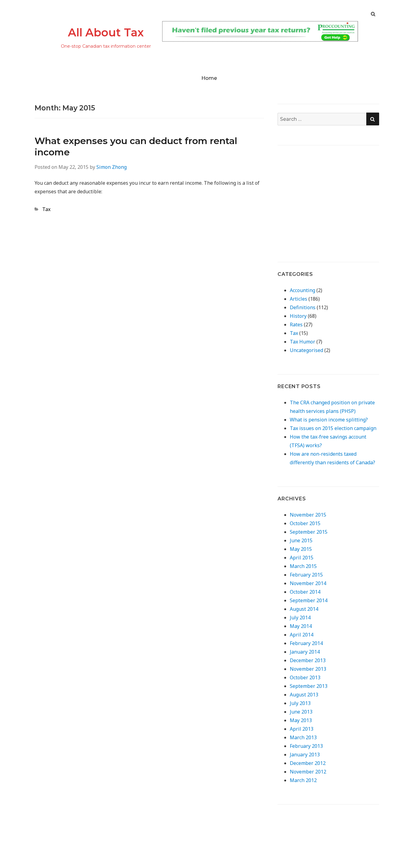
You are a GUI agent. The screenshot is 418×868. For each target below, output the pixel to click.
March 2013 (303, 737)
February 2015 (306, 574)
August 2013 (304, 694)
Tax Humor (302, 341)
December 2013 (308, 660)
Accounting (302, 290)
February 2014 (306, 643)
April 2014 (301, 634)
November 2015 (308, 514)
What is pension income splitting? (329, 419)
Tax (46, 209)
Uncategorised (306, 350)
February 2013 (306, 746)
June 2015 (301, 540)
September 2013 (308, 686)
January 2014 (305, 651)
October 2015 (305, 523)
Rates (296, 324)
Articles (298, 298)
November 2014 (308, 583)
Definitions (302, 307)
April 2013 (301, 728)
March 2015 (303, 566)
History (298, 316)
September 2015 (308, 532)
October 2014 (305, 591)
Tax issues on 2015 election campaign (333, 428)
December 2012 (308, 763)
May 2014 (301, 626)
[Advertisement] (329, 197)
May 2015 (301, 549)
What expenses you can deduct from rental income (136, 146)
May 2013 (301, 720)
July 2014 (300, 617)
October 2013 (305, 677)
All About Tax (106, 32)
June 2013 (301, 711)
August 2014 (304, 609)
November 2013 (308, 669)
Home (209, 78)
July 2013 (300, 703)
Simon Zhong (111, 167)
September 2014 (308, 600)
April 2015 (301, 557)
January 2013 (305, 754)
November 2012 (308, 771)
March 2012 (303, 780)
